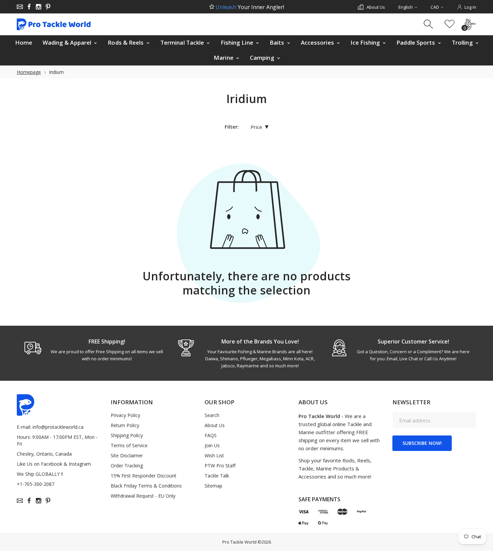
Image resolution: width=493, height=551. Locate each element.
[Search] (429, 24)
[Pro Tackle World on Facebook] (29, 7)
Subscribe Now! (422, 443)
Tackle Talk (217, 475)
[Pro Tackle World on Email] (19, 7)
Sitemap (213, 486)
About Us (215, 425)
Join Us (212, 445)
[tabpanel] (93, 350)
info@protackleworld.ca (58, 427)
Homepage (29, 72)
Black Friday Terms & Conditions (146, 486)
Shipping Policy (127, 435)
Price (260, 127)
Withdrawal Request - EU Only (143, 496)
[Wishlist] (449, 24)
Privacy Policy (125, 415)
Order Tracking (127, 465)
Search (212, 415)
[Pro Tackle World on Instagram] (38, 7)
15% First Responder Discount (143, 475)
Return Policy (125, 425)
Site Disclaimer (127, 455)
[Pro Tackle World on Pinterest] (48, 7)
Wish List (214, 455)
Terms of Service (129, 445)
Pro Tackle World (239, 542)
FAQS (211, 435)
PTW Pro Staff (220, 465)
